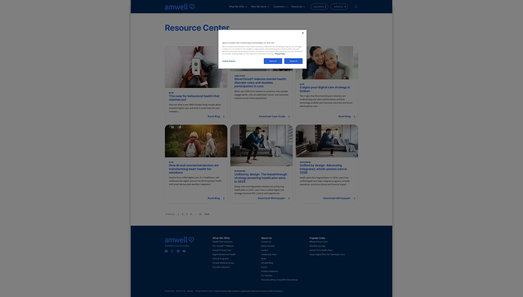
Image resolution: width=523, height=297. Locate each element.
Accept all (293, 61)
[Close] (303, 33)
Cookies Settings (228, 61)
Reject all (272, 61)
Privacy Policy (280, 54)
